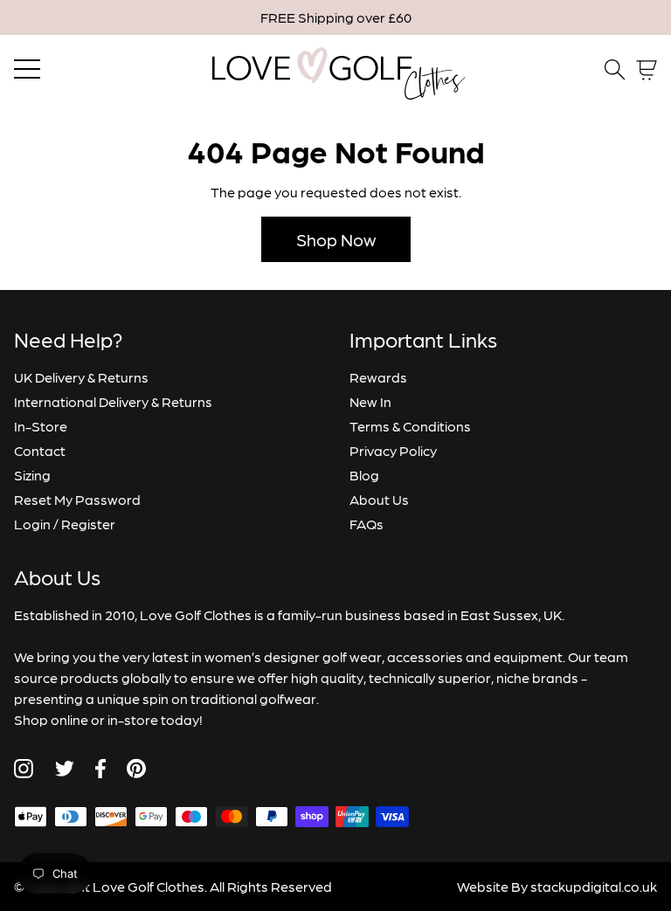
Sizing (32, 474)
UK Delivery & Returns (81, 377)
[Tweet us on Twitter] (64, 768)
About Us (379, 499)
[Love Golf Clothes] (335, 70)
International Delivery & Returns (113, 401)
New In (370, 401)
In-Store (40, 426)
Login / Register (64, 523)
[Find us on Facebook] (100, 768)
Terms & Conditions (410, 426)
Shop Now (336, 239)
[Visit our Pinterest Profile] (136, 768)
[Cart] (646, 70)
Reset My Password (77, 499)
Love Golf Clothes (148, 886)
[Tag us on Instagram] (23, 768)
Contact (40, 450)
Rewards (378, 377)
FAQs (366, 523)
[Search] (615, 69)
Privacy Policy (393, 450)
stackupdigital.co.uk (593, 886)
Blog (364, 474)
